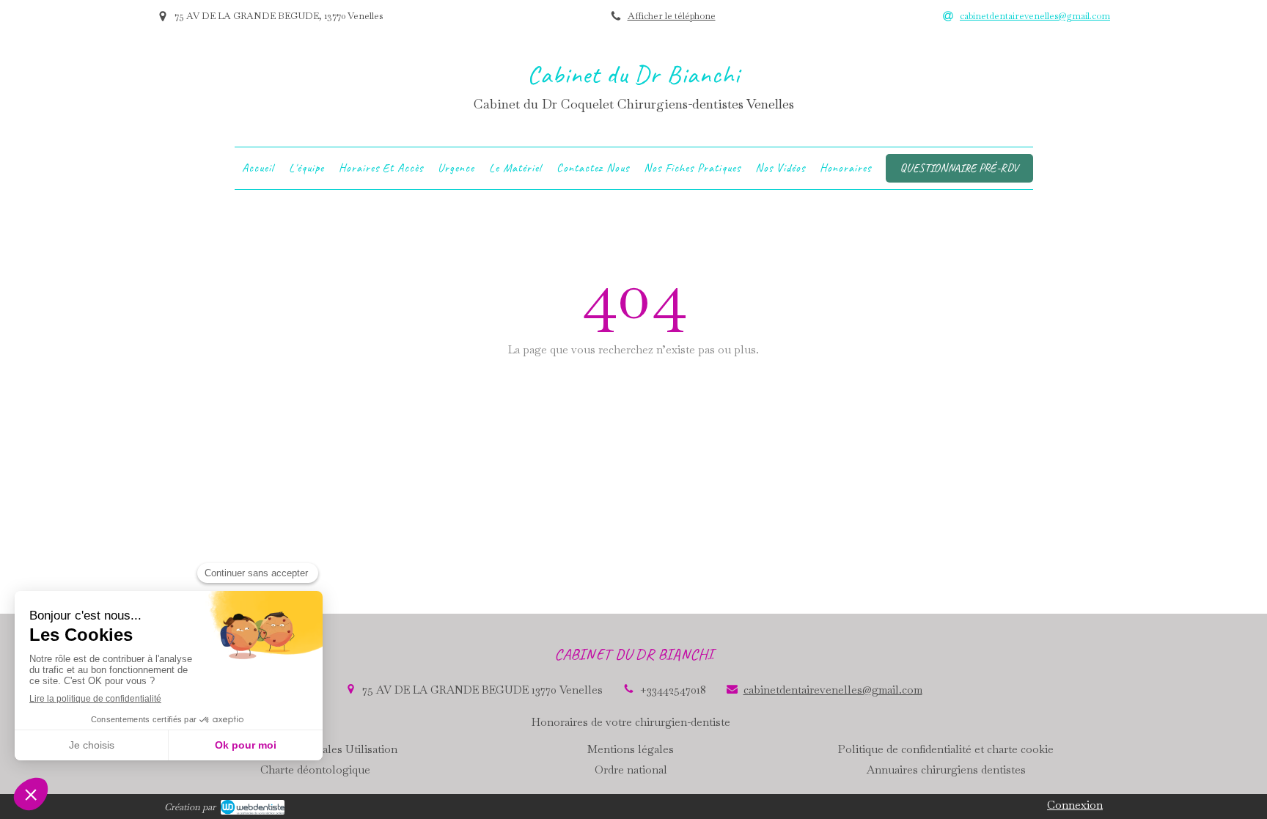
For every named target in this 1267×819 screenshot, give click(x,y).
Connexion (1075, 805)
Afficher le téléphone (672, 16)
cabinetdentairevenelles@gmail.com (832, 690)
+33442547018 (673, 690)
